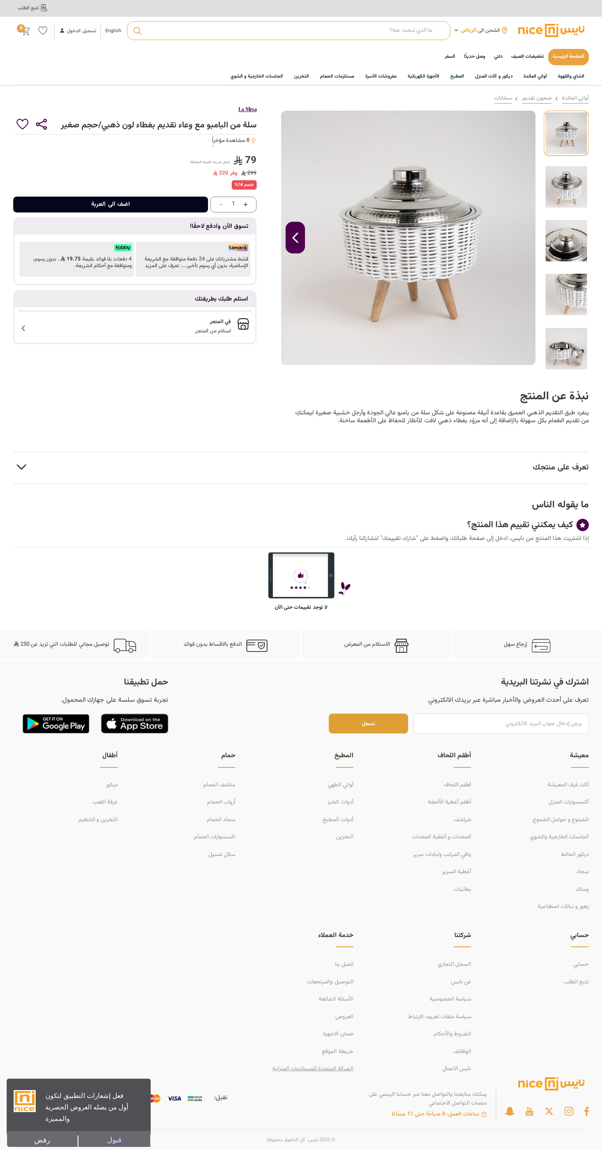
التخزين (344, 837)
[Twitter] (549, 1111)
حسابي (581, 964)
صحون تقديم (537, 98)
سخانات (503, 98)
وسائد (582, 889)
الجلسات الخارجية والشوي (559, 837)
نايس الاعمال (456, 1068)
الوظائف (462, 1051)
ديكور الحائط (575, 854)
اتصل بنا (344, 964)
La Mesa (247, 109)
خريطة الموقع (337, 1051)
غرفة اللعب (105, 802)
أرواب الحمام (221, 802)
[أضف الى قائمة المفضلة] (22, 124)
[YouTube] (529, 1111)
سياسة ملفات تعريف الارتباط (439, 1016)
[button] (193, 259)
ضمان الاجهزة (338, 1034)
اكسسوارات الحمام (214, 837)
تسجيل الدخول (81, 31)
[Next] (295, 237)
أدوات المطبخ (338, 819)
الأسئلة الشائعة (336, 999)
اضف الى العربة (110, 204)
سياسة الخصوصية (450, 999)
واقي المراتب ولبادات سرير (442, 854)
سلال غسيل (221, 854)
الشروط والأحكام (452, 1034)
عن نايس (461, 982)
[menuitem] (527, 57)
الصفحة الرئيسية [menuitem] (568, 56)
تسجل (368, 723)
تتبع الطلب (576, 982)
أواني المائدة (575, 98)
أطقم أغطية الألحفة (449, 802)
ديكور (112, 785)
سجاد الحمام (221, 819)
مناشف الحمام (219, 785)
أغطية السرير (456, 871)
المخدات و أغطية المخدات (441, 837)
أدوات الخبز (340, 802)
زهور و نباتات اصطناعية (563, 906)
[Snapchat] (509, 1111)
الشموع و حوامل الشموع (561, 819)
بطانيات (462, 889)
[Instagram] (569, 1111)
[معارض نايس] (551, 30)
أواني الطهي (340, 785)
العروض (344, 1016)
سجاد (582, 871)
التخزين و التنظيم (98, 819)
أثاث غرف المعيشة (568, 785)
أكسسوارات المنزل (569, 802)
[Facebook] (586, 1111)
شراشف (462, 819)
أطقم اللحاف (457, 785)
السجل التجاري (454, 964)
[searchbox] (288, 31)
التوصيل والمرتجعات (330, 982)
